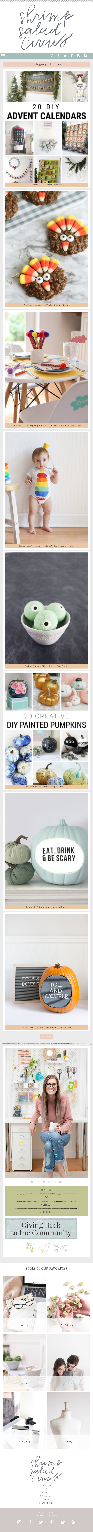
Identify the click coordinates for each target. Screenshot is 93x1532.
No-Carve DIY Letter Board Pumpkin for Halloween (46, 1027)
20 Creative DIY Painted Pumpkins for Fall (46, 787)
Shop (46, 1499)
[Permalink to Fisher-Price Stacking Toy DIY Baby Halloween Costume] (46, 488)
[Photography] (24, 1420)
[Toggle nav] (3, 55)
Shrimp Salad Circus (49, 1513)
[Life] (68, 1362)
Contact (46, 1204)
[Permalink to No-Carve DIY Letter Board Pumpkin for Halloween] (46, 969)
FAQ (46, 1197)
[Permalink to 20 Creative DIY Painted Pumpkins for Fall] (46, 729)
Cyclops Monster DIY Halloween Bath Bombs (46, 666)
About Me (46, 1190)
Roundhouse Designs (49, 1515)
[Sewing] (68, 1420)
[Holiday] (24, 1362)
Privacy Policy (46, 1503)
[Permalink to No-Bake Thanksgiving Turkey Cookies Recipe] (46, 247)
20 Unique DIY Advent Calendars (46, 185)
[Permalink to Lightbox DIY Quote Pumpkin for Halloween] (46, 849)
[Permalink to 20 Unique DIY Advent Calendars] (46, 126)
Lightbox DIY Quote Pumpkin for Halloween (46, 907)
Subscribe (46, 1212)
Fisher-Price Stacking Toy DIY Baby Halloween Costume (46, 546)
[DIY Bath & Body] (68, 1304)
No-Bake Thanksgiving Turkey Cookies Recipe (46, 305)
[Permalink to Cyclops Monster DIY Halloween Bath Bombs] (46, 608)
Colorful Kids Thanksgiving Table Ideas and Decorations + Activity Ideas (46, 425)
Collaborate (46, 1496)
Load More (46, 1036)
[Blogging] (24, 1304)
